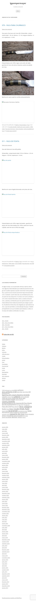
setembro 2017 (5, 551)
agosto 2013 (5, 588)
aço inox (19, 392)
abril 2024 (4, 469)
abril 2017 (4, 553)
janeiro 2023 (5, 491)
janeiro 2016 (5, 568)
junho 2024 (5, 467)
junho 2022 (5, 503)
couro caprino (19, 399)
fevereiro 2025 (5, 457)
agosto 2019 (5, 533)
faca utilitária (25, 406)
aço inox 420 (27, 392)
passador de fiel (5, 414)
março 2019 (5, 537)
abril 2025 (4, 453)
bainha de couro (6, 393)
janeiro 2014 (5, 584)
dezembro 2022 (6, 493)
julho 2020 (4, 527)
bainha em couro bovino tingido (16, 394)
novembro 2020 (6, 525)
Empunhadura (23, 125)
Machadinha (5, 372)
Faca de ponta (25, 263)
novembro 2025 (6, 441)
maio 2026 (4, 429)
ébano (24, 417)
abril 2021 (4, 521)
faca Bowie (28, 403)
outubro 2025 (5, 443)
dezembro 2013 (6, 586)
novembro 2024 (6, 461)
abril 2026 (4, 431)
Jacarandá (12, 410)
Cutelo (3, 356)
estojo (3, 360)
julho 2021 (4, 517)
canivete (4, 397)
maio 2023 (4, 483)
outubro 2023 (5, 475)
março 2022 (5, 505)
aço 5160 (12, 390)
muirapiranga (23, 412)
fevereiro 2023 (5, 489)
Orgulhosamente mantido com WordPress (12, 598)
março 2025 (5, 455)
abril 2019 (4, 535)
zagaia (3, 380)
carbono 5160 (10, 397)
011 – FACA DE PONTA (10, 141)
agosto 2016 (5, 559)
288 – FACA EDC (6, 325)
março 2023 (5, 487)
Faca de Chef (7, 406)
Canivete (4, 352)
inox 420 (32, 263)
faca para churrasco (10, 129)
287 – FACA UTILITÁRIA (7, 327)
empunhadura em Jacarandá (13, 403)
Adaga (3, 344)
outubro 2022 (5, 495)
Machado (4, 374)
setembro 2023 (5, 477)
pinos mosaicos (19, 129)
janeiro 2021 (5, 523)
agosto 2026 (5, 427)
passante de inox (17, 414)
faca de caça (26, 404)
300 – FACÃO (5, 321)
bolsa (3, 350)
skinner (4, 378)
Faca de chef (5, 366)
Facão (3, 368)
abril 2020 (4, 529)
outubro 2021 (5, 513)
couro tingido (18, 263)
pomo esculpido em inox (20, 416)
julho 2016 (4, 561)
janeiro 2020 (5, 531)
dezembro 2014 (6, 574)
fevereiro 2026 (5, 435)
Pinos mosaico (29, 414)
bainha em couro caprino (23, 127)
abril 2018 (4, 547)
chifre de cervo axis (18, 398)
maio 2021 (4, 519)
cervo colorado (25, 397)
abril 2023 (4, 485)
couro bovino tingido (8, 400)
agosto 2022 (5, 499)
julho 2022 (4, 501)
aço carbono (18, 390)
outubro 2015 (5, 570)
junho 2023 (5, 481)
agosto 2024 (5, 465)
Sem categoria (5, 376)
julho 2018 (4, 545)
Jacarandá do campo (22, 411)
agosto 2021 (5, 515)
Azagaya (4, 346)
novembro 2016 (6, 557)
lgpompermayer (18, 3)
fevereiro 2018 (5, 549)
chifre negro (11, 263)
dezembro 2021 (6, 509)
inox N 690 (5, 411)
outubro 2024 (5, 463)
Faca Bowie (5, 364)
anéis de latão (13, 127)
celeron (17, 396)
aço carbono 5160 (9, 391)
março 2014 (5, 580)
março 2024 (5, 471)
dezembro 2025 (6, 439)
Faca (28, 125)
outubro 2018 (5, 541)
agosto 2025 (5, 447)
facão (4, 409)
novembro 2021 (6, 511)
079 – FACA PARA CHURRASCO (14, 25)
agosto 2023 (5, 479)
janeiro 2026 (5, 437)
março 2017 (5, 555)
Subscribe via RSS (9, 334)
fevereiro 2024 (5, 473)
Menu (18, 11)
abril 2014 (4, 578)
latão (29, 411)
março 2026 (5, 433)
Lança (3, 370)
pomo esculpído (6, 417)
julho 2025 (4, 449)
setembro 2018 (5, 543)
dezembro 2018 (6, 539)
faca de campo (19, 404)
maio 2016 (4, 563)
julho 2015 (4, 572)
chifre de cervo (5, 354)
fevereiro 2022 (5, 507)
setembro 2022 (5, 497)
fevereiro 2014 (5, 582)
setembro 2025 (5, 445)
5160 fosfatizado (6, 390)
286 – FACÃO (5, 329)
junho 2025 (5, 451)
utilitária (20, 417)
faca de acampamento (9, 404)
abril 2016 (4, 565)
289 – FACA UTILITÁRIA (7, 323)
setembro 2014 (5, 576)
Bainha (17, 125)
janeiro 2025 (5, 459)
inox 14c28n (14, 409)
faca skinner (15, 406)
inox (7, 409)
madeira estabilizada (14, 412)
